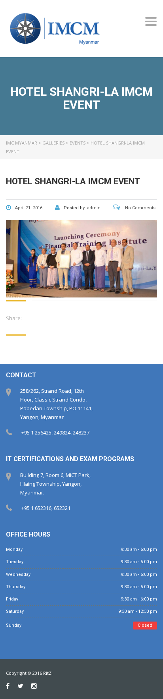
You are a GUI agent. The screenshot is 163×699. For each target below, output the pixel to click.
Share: (14, 318)
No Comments (139, 207)
